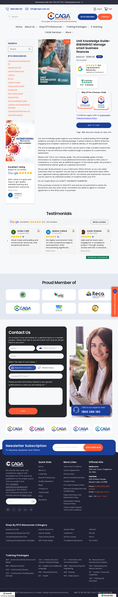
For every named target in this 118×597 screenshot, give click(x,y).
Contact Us (36, 321)
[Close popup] (103, 273)
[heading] (35, 287)
